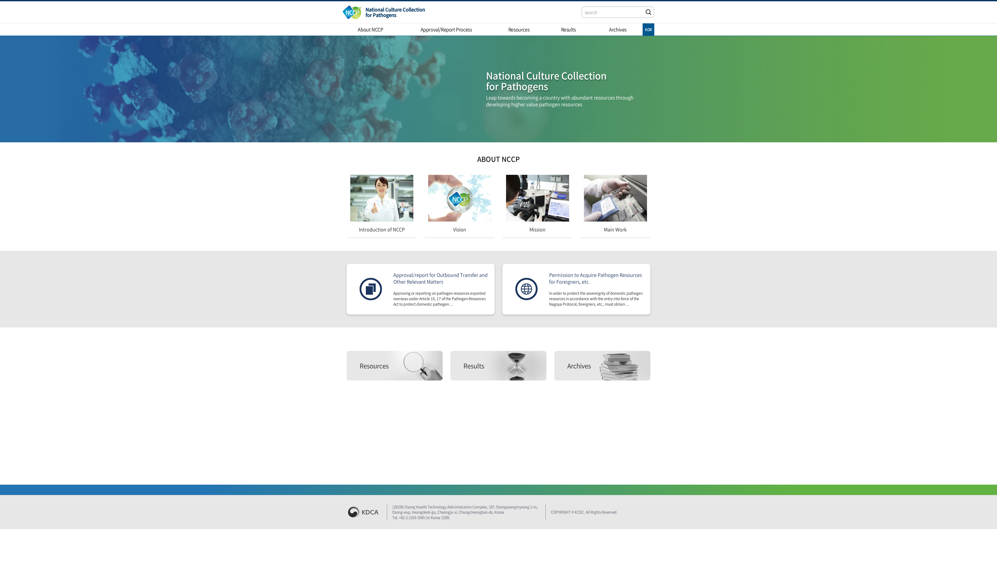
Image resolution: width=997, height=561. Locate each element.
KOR (648, 29)
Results (473, 365)
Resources (374, 365)
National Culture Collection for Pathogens (395, 12)
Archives (579, 365)
